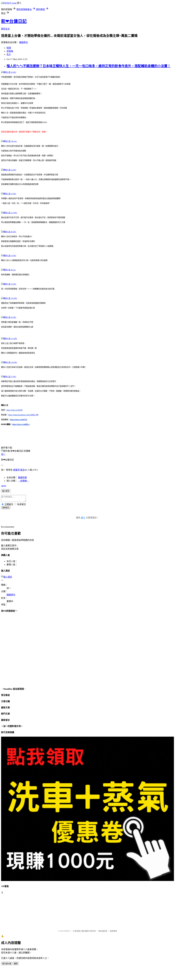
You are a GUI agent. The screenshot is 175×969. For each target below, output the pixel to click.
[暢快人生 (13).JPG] (9, 213)
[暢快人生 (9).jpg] (8, 270)
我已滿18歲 (6, 964)
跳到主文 (5, 29)
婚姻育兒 (23, 42)
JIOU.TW (23, 415)
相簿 (9, 48)
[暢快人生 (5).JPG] (8, 284)
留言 (22, 470)
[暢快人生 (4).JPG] (8, 317)
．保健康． (23, 481)
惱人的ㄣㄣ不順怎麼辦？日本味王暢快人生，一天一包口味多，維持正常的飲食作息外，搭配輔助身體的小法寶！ (89, 66)
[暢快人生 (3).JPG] (8, 256)
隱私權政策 (102, 931)
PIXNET (67, 931)
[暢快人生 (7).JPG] (8, 377)
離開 (16, 964)
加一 (3, 454)
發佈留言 (5, 508)
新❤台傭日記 (14, 21)
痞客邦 (16, 470)
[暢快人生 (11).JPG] (9, 339)
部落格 (10, 51)
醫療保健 (22, 477)
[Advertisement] (14, 910)
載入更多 (5, 491)
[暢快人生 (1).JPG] (8, 194)
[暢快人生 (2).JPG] (8, 170)
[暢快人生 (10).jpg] (9, 141)
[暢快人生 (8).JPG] (8, 232)
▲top (3, 485)
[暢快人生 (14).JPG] (9, 362)
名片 (9, 54)
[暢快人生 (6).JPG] (8, 72)
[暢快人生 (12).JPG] (9, 298)
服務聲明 (113, 931)
